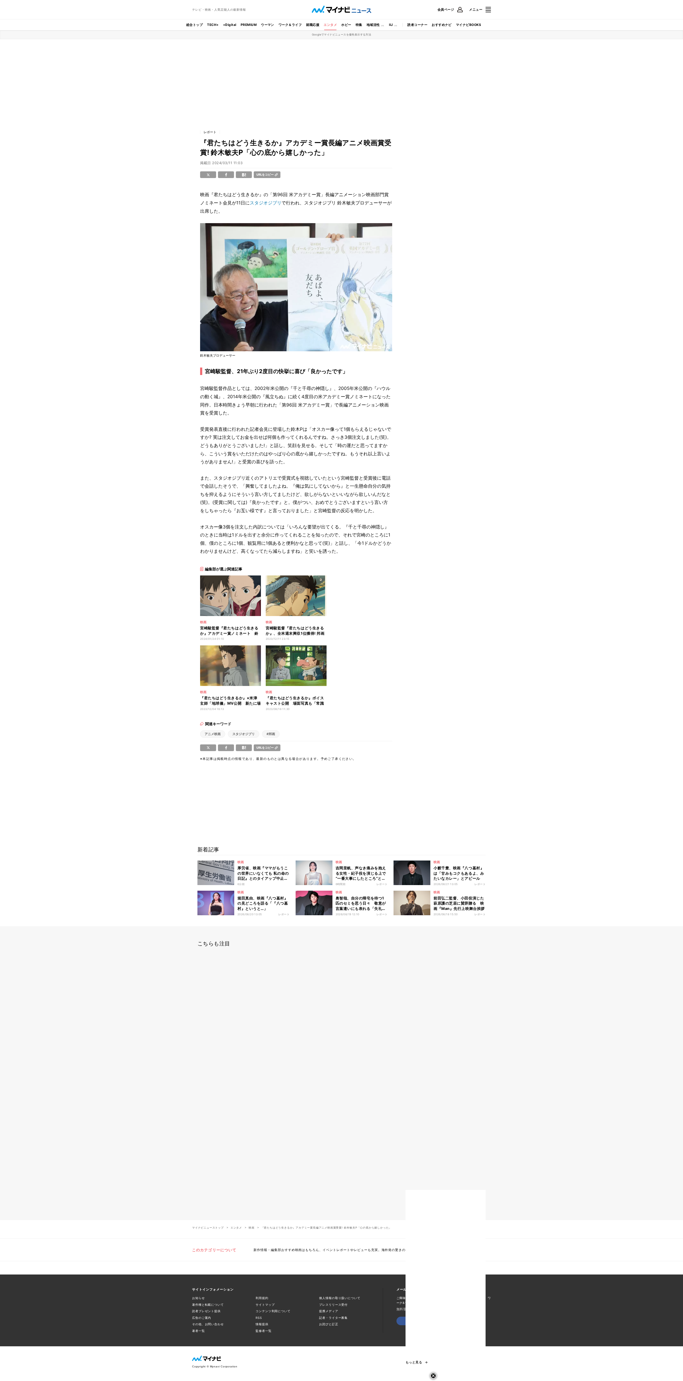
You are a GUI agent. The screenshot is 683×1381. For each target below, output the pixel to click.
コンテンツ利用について (273, 1311)
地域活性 (373, 25)
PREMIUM (249, 25)
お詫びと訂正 (328, 1324)
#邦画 (271, 734)
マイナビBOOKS (468, 25)
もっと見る (414, 1362)
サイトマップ (265, 1305)
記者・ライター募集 (333, 1318)
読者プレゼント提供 (206, 1311)
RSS (259, 1318)
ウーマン (267, 25)
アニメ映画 (213, 734)
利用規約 (262, 1298)
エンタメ (330, 25)
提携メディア (328, 1311)
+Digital (229, 25)
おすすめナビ (442, 25)
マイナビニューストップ (208, 1227)
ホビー (346, 25)
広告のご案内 (201, 1318)
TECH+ (213, 25)
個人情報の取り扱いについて (339, 1298)
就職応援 (312, 25)
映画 (252, 1227)
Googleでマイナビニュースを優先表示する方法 (341, 34)
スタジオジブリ (265, 203)
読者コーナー (417, 25)
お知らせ (198, 1298)
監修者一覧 (263, 1331)
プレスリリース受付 (333, 1305)
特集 (359, 25)
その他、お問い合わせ (208, 1324)
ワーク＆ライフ (290, 25)
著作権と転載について (208, 1305)
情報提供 (262, 1324)
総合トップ (194, 25)
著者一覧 (198, 1331)
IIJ (391, 25)
